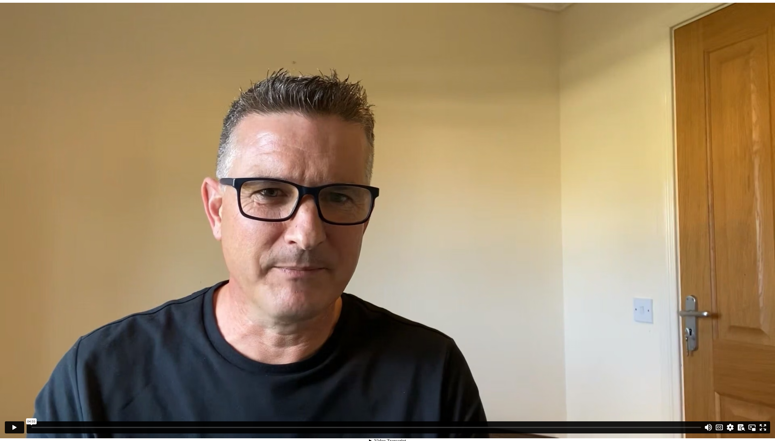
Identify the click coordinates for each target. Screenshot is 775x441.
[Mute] (708, 427)
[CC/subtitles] (719, 427)
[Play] (14, 427)
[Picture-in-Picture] (752, 427)
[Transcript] (741, 427)
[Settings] (730, 427)
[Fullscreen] (763, 427)
